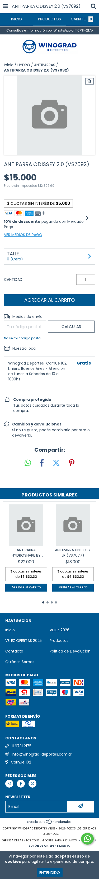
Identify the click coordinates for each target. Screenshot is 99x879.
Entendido (49, 872)
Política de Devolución (70, 651)
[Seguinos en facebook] (21, 784)
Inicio (8, 65)
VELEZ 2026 (59, 630)
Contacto (14, 651)
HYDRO (23, 65)
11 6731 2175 (21, 746)
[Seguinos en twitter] (32, 784)
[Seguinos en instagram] (9, 784)
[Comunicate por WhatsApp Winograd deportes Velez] (87, 839)
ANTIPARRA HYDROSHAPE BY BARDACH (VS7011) (26, 552)
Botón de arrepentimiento (49, 846)
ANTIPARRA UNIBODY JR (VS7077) (73, 552)
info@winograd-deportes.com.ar (42, 754)
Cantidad (13, 279)
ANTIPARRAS (44, 65)
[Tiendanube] (49, 823)
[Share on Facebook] (42, 463)
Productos (59, 640)
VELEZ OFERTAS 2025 (23, 640)
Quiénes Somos (19, 661)
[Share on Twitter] (56, 463)
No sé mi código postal (22, 338)
